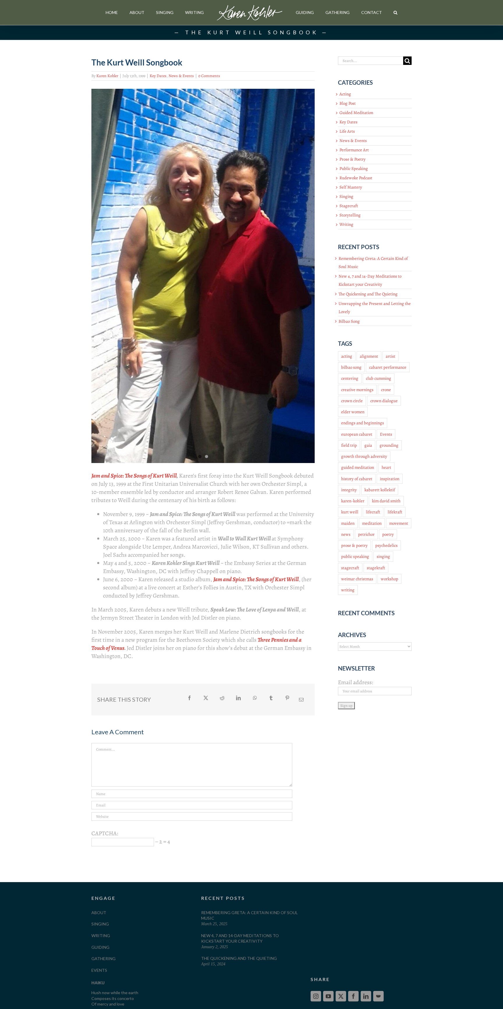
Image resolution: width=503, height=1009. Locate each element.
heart (386, 467)
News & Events (181, 76)
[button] (395, 12)
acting (346, 356)
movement (398, 523)
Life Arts (347, 131)
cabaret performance (387, 367)
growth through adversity (364, 456)
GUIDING (100, 947)
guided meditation (357, 467)
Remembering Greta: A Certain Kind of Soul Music (249, 915)
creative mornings (357, 390)
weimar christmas (357, 579)
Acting (345, 94)
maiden (348, 523)
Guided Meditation (356, 113)
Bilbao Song (349, 321)
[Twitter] (341, 996)
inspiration (389, 479)
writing (348, 590)
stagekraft (376, 568)
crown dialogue (384, 401)
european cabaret (356, 434)
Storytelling (350, 215)
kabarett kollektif (379, 490)
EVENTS (99, 970)
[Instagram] (316, 996)
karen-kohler (352, 501)
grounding (389, 445)
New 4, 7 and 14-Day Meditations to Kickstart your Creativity (240, 938)
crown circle (352, 401)
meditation (372, 523)
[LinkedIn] (366, 996)
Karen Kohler (107, 76)
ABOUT (98, 912)
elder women (352, 412)
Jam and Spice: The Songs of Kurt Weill (134, 476)
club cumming (378, 378)
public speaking (355, 556)
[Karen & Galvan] (203, 276)
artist (390, 356)
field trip (349, 445)
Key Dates (158, 76)
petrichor (366, 534)
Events (386, 434)
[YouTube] (328, 996)
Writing (346, 224)
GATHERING (103, 958)
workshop (389, 579)
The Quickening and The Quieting (368, 294)
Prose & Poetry (352, 159)
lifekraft (395, 512)
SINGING (100, 923)
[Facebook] (353, 996)
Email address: (355, 682)
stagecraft (350, 568)
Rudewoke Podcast (355, 178)
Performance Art (354, 150)
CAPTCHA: (104, 833)
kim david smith (386, 501)
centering (349, 378)
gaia (368, 445)
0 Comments (209, 76)
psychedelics (386, 545)
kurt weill (349, 512)
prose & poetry (354, 545)
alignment (369, 356)
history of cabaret (356, 479)
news (345, 534)
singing (383, 556)
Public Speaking (353, 168)
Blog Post (347, 103)
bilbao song (351, 367)
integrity (349, 490)
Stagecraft (348, 206)
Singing (346, 196)
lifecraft (373, 512)
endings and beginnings (362, 423)
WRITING (100, 935)
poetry (388, 534)
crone (386, 390)
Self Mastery (350, 187)
